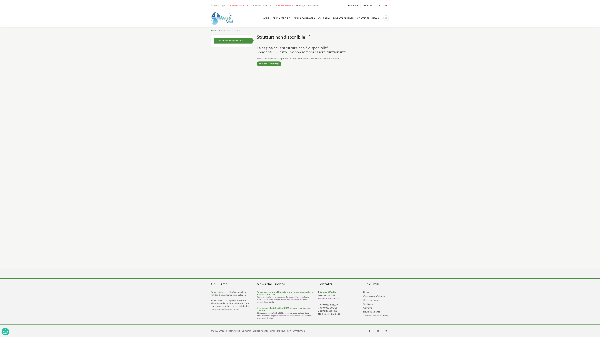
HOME (265, 18)
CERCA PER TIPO (281, 18)
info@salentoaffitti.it (309, 5)
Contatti (367, 307)
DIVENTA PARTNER (343, 18)
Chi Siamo (368, 304)
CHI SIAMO (324, 18)
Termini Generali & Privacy (376, 315)
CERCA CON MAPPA (304, 18)
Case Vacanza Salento (374, 296)
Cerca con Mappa (371, 300)
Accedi (354, 5)
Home (213, 30)
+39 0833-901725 (262, 5)
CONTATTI (363, 18)
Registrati (368, 5)
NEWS (375, 18)
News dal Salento (371, 311)
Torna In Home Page (269, 63)
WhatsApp (219, 5)
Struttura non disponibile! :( (229, 40)
